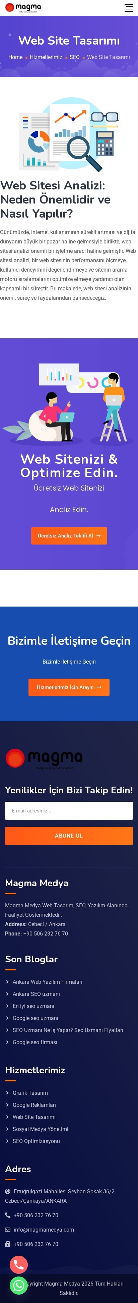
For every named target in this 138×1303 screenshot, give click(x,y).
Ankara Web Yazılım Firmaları (47, 982)
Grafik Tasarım (30, 1093)
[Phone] (19, 1265)
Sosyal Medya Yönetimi (40, 1129)
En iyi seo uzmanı (33, 1006)
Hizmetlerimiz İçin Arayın (65, 687)
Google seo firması (35, 1042)
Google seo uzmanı (35, 1018)
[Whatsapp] (19, 1286)
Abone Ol (69, 836)
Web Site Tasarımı (34, 1117)
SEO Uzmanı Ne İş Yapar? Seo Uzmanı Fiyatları (68, 1030)
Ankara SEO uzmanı (36, 994)
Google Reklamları (34, 1105)
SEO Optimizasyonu (36, 1141)
